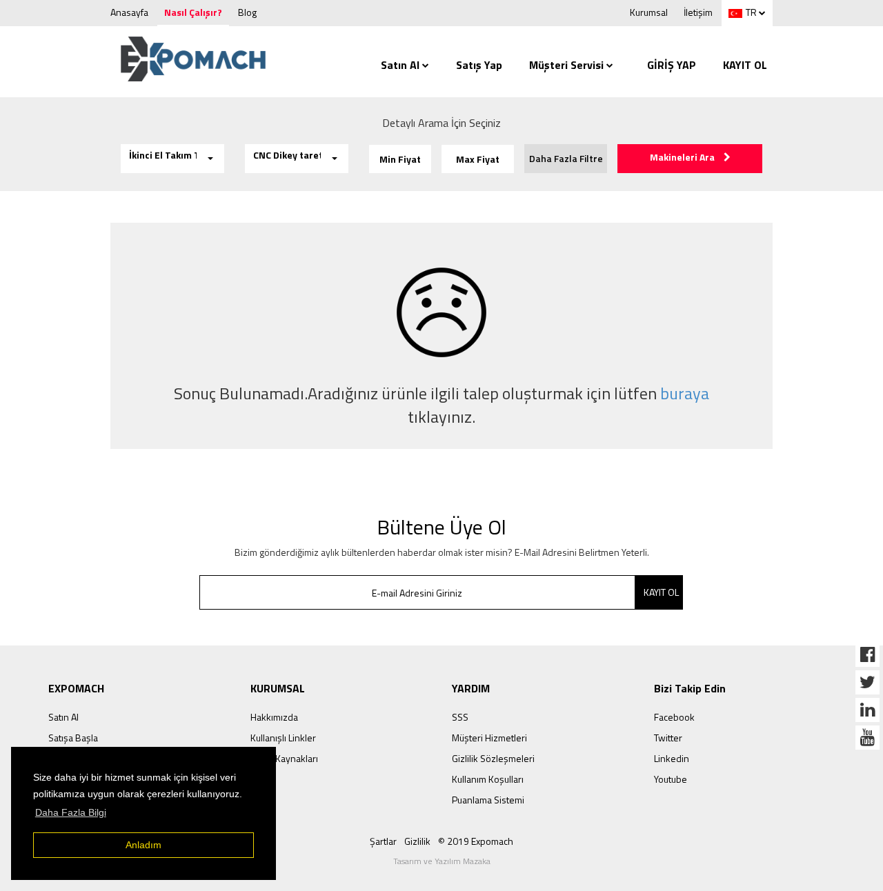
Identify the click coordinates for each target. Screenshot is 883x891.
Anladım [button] (143, 844)
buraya (684, 393)
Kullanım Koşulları (488, 779)
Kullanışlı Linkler (283, 737)
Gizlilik (417, 841)
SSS (460, 717)
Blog (247, 12)
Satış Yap (479, 65)
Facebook (674, 717)
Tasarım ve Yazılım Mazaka (441, 861)
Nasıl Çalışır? (193, 12)
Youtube (670, 779)
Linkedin (671, 758)
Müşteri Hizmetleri (489, 737)
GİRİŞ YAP (671, 65)
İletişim (698, 12)
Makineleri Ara (683, 157)
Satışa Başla (73, 737)
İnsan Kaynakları (284, 758)
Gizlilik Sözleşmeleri (493, 758)
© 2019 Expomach (475, 841)
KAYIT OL (745, 65)
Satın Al (400, 65)
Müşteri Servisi (566, 65)
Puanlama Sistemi (488, 799)
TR (751, 12)
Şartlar (383, 841)
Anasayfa (129, 12)
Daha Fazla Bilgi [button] (70, 812)
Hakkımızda (274, 717)
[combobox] (172, 158)
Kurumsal (649, 12)
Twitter (668, 737)
